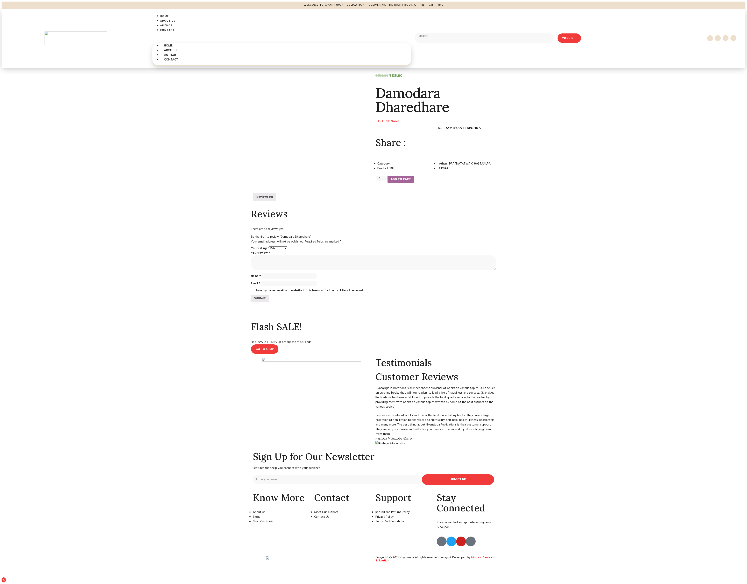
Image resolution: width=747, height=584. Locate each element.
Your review (260, 253)
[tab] (264, 197)
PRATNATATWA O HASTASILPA (470, 163)
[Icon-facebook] (710, 38)
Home (164, 16)
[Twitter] (718, 38)
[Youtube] (726, 38)
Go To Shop (265, 349)
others (443, 163)
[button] (281, 38)
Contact (167, 30)
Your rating (260, 248)
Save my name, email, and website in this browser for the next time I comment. (310, 290)
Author (166, 25)
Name (256, 276)
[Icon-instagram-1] (733, 38)
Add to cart (401, 179)
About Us (167, 21)
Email (255, 283)
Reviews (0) (264, 197)
